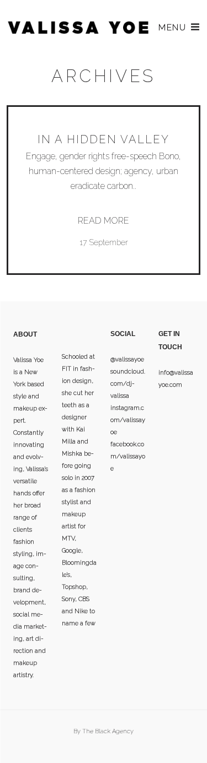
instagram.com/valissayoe (127, 420)
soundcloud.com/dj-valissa (127, 383)
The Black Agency (108, 731)
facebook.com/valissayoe (127, 456)
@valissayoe (127, 359)
